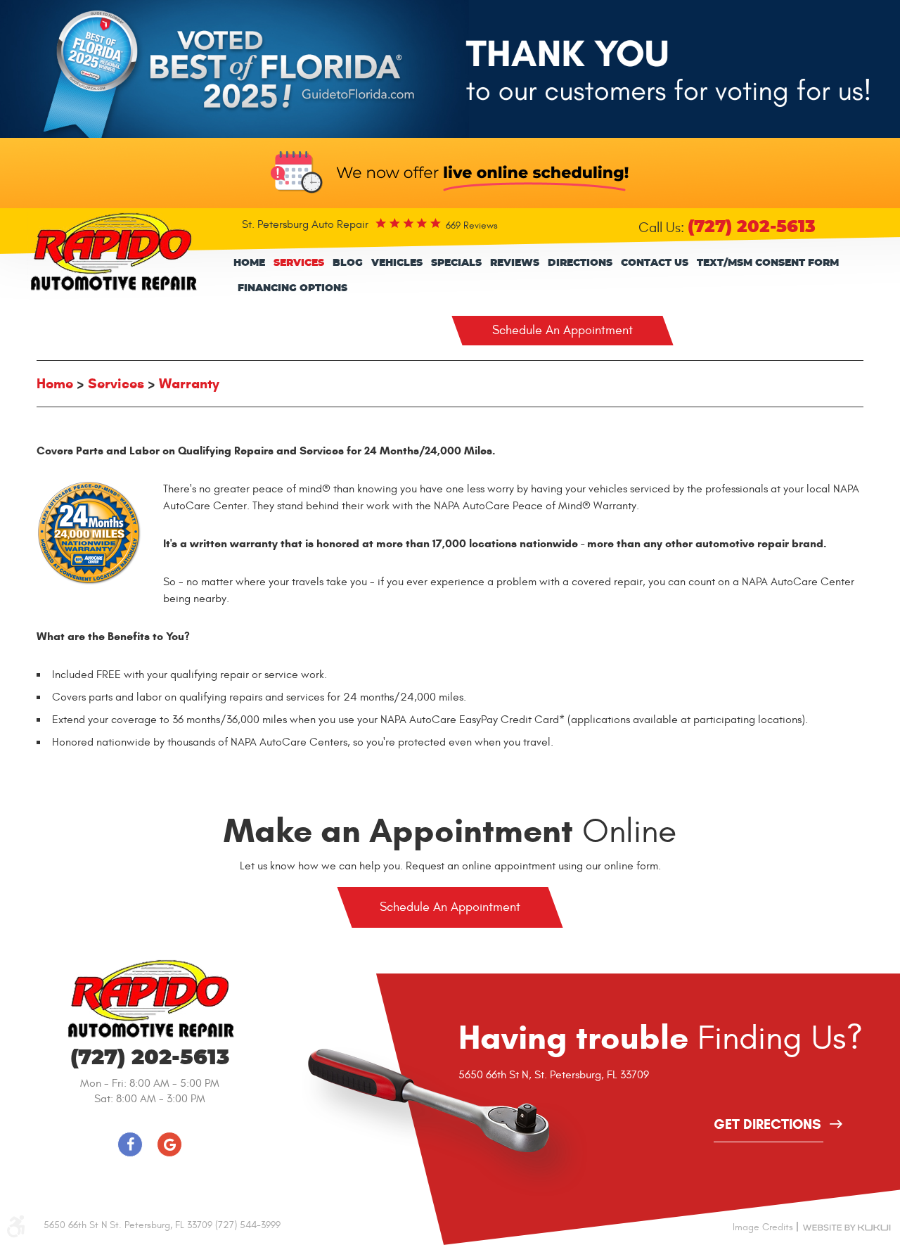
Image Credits (763, 1227)
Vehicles (397, 263)
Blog (348, 263)
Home (249, 263)
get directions (767, 1125)
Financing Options (292, 288)
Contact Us (654, 263)
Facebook (130, 1144)
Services (299, 263)
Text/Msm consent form (768, 263)
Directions (580, 263)
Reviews (514, 263)
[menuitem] (249, 263)
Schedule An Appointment (562, 330)
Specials (456, 263)
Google (169, 1144)
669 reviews (472, 225)
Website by (847, 1226)
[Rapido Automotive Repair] (112, 251)
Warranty (189, 383)
